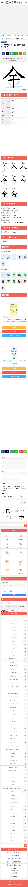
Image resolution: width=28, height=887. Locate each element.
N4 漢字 (18, 827)
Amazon (14, 327)
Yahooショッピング (14, 335)
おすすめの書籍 (17, 658)
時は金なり (5, 241)
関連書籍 (14, 876)
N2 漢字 (18, 820)
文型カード (18, 841)
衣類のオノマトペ (17, 697)
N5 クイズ (18, 651)
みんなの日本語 (17, 756)
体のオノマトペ (18, 665)
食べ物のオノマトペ (17, 704)
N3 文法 (18, 641)
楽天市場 (14, 331)
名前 (4, 471)
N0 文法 (19, 620)
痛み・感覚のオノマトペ (17, 693)
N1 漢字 (18, 816)
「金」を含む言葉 (14, 858)
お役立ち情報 (18, 707)
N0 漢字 (19, 813)
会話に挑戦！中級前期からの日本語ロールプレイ (14, 789)
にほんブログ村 (20, 606)
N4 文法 (18, 648)
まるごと (18, 753)
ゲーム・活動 (18, 721)
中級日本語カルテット (17, 770)
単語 (17, 792)
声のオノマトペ (18, 669)
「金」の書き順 (14, 855)
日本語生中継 (18, 806)
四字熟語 (18, 799)
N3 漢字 (18, 823)
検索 (14, 594)
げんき (18, 725)
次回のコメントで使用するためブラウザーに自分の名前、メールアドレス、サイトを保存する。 (14, 488)
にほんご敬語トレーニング (16, 746)
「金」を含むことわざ (14, 865)
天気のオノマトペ (17, 672)
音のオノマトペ (18, 700)
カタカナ (18, 777)
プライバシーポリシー (20, 881)
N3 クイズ (18, 637)
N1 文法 (18, 627)
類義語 (19, 795)
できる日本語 (18, 742)
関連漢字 (14, 868)
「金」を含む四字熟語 (14, 862)
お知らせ (18, 718)
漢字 (6, 42)
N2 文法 (18, 634)
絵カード (18, 837)
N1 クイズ (18, 624)
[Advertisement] (14, 20)
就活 (19, 711)
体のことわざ (18, 732)
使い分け (18, 834)
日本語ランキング (14, 610)
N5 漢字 (2, 42)
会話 (19, 784)
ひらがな (18, 781)
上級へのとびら (17, 760)
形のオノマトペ (18, 676)
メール (4, 477)
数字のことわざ (18, 739)
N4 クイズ (18, 644)
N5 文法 (18, 655)
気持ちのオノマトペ (17, 679)
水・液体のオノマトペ (17, 683)
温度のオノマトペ (17, 686)
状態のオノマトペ (17, 690)
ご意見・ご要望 (11, 881)
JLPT (18, 617)
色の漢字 (15, 873)
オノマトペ (18, 662)
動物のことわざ (18, 735)
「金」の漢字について (14, 852)
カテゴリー (5, 588)
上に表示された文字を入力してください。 (13, 496)
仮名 (18, 774)
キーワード (5, 582)
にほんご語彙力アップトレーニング (15, 749)
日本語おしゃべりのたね (16, 802)
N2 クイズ (18, 630)
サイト (3, 483)
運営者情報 (5, 881)
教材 (19, 714)
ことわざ (18, 728)
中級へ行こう (18, 763)
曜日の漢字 (15, 870)
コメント (5, 457)
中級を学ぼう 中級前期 (17, 767)
